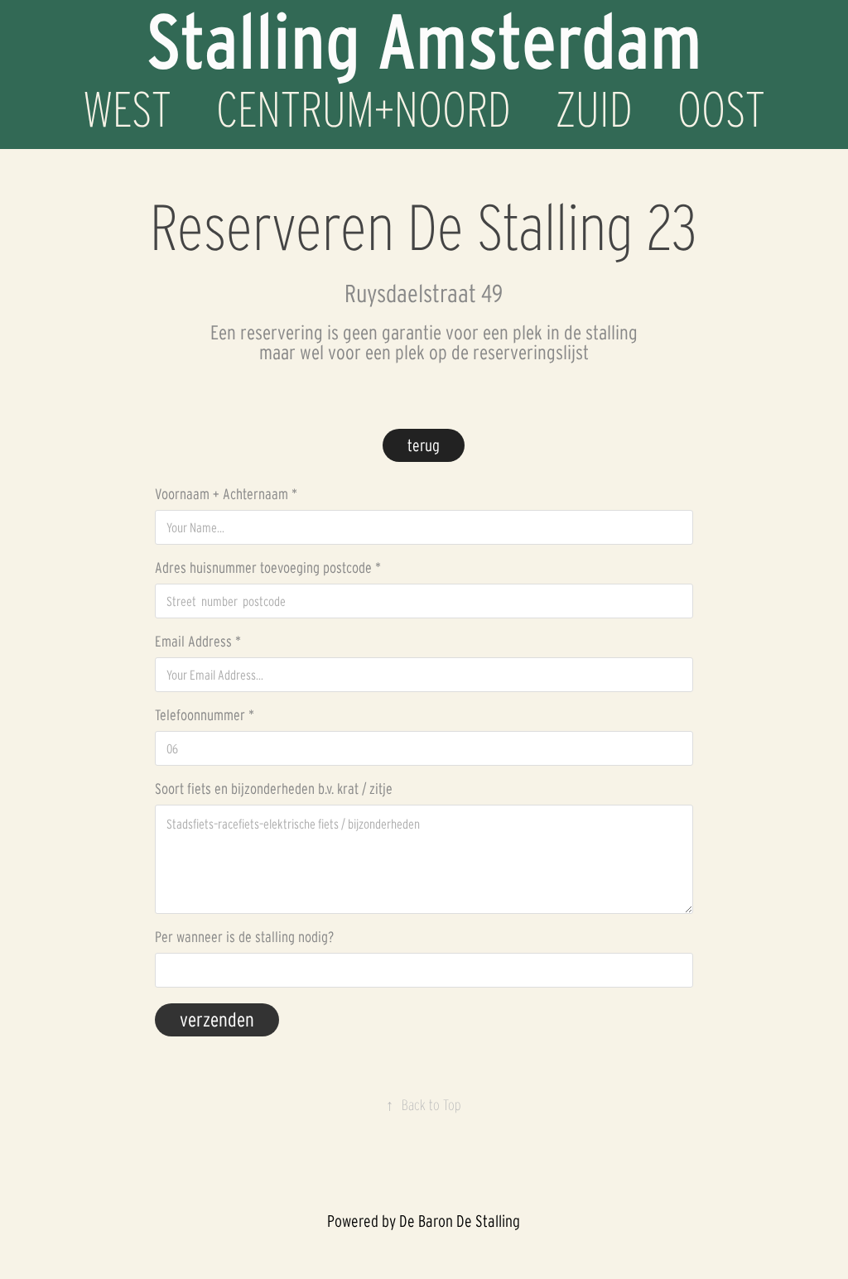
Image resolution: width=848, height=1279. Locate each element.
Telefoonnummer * (204, 715)
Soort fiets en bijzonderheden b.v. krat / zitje (274, 788)
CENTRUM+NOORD (363, 109)
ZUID (594, 109)
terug (423, 445)
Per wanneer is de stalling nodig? (244, 937)
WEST (127, 109)
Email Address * (198, 641)
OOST (721, 109)
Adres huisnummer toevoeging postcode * (268, 567)
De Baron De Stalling (459, 1221)
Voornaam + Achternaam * (226, 494)
